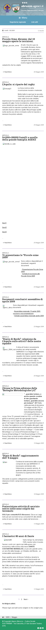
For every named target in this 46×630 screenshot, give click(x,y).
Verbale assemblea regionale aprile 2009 (29, 316)
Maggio (14, 617)
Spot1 (4, 223)
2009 (7, 617)
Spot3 (4, 232)
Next (26, 599)
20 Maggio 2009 (39, 376)
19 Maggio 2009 (39, 443)
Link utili (34, 22)
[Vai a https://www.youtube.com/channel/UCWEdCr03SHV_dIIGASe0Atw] (43, 628)
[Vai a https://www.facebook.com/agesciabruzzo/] (38, 628)
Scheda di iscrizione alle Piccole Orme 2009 (30, 275)
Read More (8, 72)
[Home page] (4, 24)
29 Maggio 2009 (39, 125)
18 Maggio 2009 (39, 494)
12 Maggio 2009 (39, 589)
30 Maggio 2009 (39, 72)
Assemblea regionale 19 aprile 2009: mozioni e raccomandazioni (27, 312)
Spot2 (4, 227)
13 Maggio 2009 (39, 524)
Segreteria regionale (18, 22)
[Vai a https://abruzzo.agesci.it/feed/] (40, 628)
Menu (24, 17)
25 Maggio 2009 (39, 242)
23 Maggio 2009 (39, 287)
